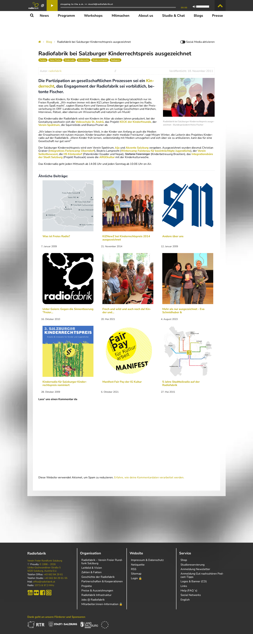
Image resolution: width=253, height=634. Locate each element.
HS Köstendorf (72, 154)
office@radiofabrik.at (44, 581)
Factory (43, 60)
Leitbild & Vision (91, 568)
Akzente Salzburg (137, 148)
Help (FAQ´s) (189, 590)
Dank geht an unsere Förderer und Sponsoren (56, 617)
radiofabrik (55, 71)
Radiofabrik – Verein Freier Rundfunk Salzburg (102, 561)
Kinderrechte (83, 60)
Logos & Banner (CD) (194, 581)
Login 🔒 (136, 578)
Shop (184, 560)
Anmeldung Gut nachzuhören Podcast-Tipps (202, 575)
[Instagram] (48, 592)
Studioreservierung (192, 565)
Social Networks (191, 595)
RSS (133, 569)
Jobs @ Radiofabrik (93, 600)
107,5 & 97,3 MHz (44, 585)
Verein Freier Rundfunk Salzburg (44, 560)
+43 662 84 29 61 (53, 574)
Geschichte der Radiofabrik (98, 577)
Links (184, 586)
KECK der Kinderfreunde (135, 122)
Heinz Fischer (55, 60)
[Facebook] (42, 592)
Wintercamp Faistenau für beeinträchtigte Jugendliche (156, 151)
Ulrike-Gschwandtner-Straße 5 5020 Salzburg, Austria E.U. (44, 569)
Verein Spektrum (49, 125)
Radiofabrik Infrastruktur (96, 595)
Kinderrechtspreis (100, 60)
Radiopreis (115, 60)
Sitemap (136, 574)
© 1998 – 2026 (47, 564)
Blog (49, 42)
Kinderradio (70, 60)
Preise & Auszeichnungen (97, 590)
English (185, 600)
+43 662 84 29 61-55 (55, 578)
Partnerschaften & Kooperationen (102, 581)
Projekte (86, 586)
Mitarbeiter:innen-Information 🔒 (102, 604)
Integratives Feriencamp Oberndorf (71, 151)
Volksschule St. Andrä (90, 122)
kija (117, 148)
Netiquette (138, 565)
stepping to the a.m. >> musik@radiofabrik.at (86, 4)
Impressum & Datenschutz (147, 560)
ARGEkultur (107, 157)
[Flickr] (36, 592)
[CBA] (30, 592)
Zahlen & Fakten (91, 572)
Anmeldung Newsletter (195, 569)
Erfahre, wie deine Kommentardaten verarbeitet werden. (149, 477)
